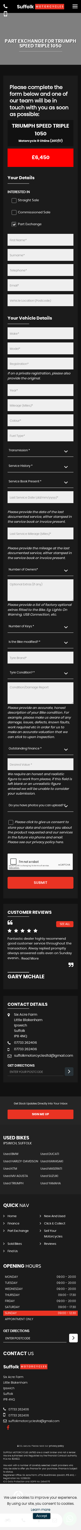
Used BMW (11, 1154)
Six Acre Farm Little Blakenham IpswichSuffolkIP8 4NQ (28, 1025)
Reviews (50, 1243)
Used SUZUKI (49, 1176)
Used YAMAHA (50, 1183)
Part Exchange (18, 1230)
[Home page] (40, 7)
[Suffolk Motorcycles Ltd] (25, 1368)
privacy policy (56, 1446)
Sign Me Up (40, 1114)
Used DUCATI (49, 1154)
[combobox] (40, 451)
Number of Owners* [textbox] (23, 569)
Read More (30, 958)
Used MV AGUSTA (15, 1176)
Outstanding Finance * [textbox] (25, 748)
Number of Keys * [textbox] (21, 626)
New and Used (54, 1216)
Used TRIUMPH (13, 1183)
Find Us (13, 1251)
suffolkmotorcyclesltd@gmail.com (43, 1055)
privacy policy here (47, 842)
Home (12, 1216)
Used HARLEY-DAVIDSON (20, 1161)
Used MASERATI (51, 1168)
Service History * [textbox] (21, 465)
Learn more (40, 1509)
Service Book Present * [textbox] (25, 481)
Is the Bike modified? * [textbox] (24, 641)
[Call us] (5, 7)
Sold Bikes (15, 1243)
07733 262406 (25, 1042)
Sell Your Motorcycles (53, 1233)
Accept (41, 1516)
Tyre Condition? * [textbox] (22, 672)
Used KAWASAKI (51, 1161)
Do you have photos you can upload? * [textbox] (37, 805)
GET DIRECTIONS (16, 1331)
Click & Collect (54, 1223)
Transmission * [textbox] (19, 450)
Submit (40, 882)
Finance (13, 1223)
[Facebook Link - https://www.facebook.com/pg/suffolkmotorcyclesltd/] (8, 1428)
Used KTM (10, 1168)
